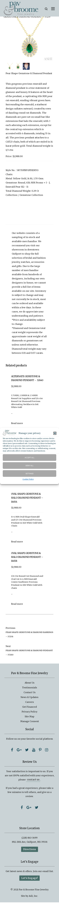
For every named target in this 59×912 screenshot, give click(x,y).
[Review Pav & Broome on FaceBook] (22, 807)
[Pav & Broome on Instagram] (46, 750)
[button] (55, 433)
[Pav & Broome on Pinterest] (40, 750)
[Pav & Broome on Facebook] (12, 750)
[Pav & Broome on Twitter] (26, 750)
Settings (29, 473)
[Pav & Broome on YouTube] (33, 750)
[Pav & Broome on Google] (19, 750)
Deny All (29, 465)
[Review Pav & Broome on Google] (29, 807)
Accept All (29, 457)
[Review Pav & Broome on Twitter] (36, 807)
